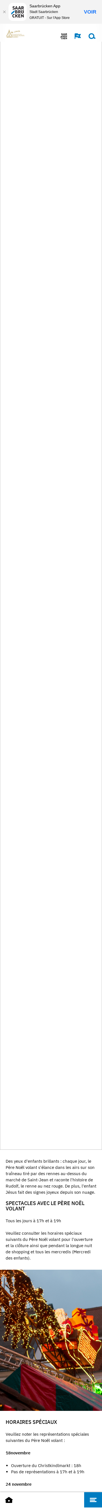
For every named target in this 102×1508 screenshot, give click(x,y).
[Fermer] (4, 12)
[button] (75, 36)
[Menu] (93, 1499)
